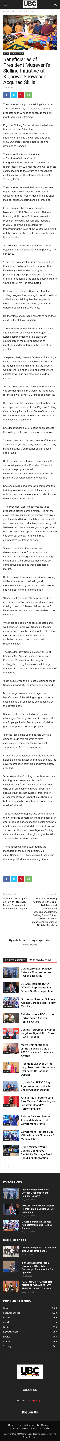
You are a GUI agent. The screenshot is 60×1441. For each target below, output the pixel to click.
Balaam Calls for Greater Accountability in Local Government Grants (36, 1120)
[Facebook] (6, 95)
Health (6, 1139)
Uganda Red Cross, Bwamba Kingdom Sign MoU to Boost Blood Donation (38, 1033)
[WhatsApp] (28, 95)
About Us (13, 1428)
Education (8, 1007)
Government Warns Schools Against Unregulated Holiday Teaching (38, 1003)
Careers (24, 1428)
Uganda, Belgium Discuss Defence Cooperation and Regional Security (36, 972)
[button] (55, 4)
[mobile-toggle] (5, 4)
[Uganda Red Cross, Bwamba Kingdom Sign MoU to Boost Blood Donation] (11, 1033)
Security (7, 976)
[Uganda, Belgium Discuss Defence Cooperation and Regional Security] (11, 972)
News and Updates (25, 1425)
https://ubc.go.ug (30, 945)
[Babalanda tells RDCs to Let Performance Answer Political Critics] (11, 1018)
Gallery (47, 1428)
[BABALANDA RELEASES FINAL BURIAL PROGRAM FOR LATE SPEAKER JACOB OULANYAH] (11, 1286)
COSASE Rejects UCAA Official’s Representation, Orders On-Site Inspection (37, 987)
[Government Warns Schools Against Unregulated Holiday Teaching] (11, 1002)
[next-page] (10, 1166)
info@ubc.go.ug (36, 1400)
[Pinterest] (21, 95)
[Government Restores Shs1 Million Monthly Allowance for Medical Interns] (11, 1135)
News (14, 11)
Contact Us (36, 1428)
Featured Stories (27, 11)
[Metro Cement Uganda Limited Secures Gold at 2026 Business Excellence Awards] (11, 1048)
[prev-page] (5, 1166)
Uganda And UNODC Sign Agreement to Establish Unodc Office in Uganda (36, 1086)
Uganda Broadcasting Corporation (30, 940)
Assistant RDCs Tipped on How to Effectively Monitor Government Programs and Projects (15, 903)
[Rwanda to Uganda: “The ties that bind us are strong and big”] (11, 1251)
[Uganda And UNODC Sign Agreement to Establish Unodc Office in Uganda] (11, 1086)
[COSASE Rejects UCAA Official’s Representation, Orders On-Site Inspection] (11, 987)
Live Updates (43, 1425)
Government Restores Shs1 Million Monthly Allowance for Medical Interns (38, 1135)
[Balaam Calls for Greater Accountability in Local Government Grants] (11, 1120)
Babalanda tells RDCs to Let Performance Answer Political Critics (38, 1018)
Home (6, 11)
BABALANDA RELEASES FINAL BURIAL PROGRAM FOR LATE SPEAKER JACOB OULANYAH (37, 1285)
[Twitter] (14, 95)
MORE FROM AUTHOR (40, 960)
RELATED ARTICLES (15, 960)
